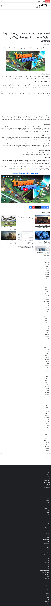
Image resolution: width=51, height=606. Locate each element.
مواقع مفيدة (48, 476)
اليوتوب (48, 541)
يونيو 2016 (47, 421)
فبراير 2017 (47, 405)
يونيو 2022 (47, 282)
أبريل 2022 (47, 285)
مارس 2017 (47, 403)
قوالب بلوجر (47, 587)
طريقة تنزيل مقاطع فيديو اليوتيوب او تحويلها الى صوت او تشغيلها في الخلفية (32, 1)
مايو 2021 (47, 307)
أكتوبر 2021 (47, 297)
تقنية (48, 564)
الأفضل (48, 521)
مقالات (48, 597)
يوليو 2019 (47, 349)
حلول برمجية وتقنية (45, 572)
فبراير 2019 (47, 359)
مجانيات (47, 595)
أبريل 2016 (47, 425)
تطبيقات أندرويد (47, 472)
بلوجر (48, 548)
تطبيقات (47, 558)
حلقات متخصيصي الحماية (44, 570)
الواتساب (47, 537)
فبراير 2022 (47, 289)
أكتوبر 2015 (47, 436)
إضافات (48, 519)
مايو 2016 (47, 423)
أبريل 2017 (47, 401)
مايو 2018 (47, 376)
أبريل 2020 (47, 332)
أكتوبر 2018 (47, 367)
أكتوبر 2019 (47, 343)
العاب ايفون (47, 531)
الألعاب (44, 29)
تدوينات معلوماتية (46, 552)
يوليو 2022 (47, 280)
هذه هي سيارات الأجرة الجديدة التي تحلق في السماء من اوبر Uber (8, 227)
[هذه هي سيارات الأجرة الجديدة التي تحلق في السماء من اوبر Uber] (8, 220)
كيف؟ (48, 589)
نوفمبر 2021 (47, 295)
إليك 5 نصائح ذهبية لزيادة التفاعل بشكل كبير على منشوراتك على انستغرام (25, 246)
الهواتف (48, 535)
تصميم (48, 556)
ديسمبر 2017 (47, 386)
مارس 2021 (47, 311)
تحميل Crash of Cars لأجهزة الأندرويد (25, 173)
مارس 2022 (47, 287)
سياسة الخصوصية (47, 482)
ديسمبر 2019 (46, 340)
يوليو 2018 (47, 372)
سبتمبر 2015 (47, 438)
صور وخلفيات (46, 583)
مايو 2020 (47, 330)
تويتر (48, 566)
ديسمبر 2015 (47, 432)
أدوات (48, 510)
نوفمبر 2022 (47, 272)
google (48, 498)
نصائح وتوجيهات (46, 603)
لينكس (48, 591)
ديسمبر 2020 (46, 316)
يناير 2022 (47, 291)
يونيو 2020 (47, 328)
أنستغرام (47, 516)
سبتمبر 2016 (47, 415)
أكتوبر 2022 (47, 274)
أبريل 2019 (47, 355)
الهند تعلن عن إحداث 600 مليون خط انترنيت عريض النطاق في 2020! (43, 241)
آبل (48, 504)
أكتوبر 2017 (47, 390)
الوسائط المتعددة (46, 539)
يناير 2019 (47, 361)
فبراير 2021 (47, 312)
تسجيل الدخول (46, 457)
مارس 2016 (47, 427)
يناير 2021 (47, 314)
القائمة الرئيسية (47, 470)
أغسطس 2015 (46, 440)
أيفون (48, 518)
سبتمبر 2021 (47, 299)
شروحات (47, 579)
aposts (48, 490)
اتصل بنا (48, 484)
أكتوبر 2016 (47, 413)
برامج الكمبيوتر (46, 547)
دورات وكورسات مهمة (45, 577)
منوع (48, 599)
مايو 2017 (47, 399)
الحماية (49, 478)
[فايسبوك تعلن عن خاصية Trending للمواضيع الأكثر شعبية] (42, 248)
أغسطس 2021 (46, 301)
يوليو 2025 (47, 262)
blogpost (47, 492)
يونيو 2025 (47, 264)
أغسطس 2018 (46, 370)
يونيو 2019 (47, 351)
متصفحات (47, 593)
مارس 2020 (47, 334)
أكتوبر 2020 (47, 320)
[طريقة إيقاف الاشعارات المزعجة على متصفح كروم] (25, 235)
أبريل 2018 (47, 378)
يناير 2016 (47, 430)
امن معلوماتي (46, 543)
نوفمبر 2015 (47, 434)
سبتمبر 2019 (47, 345)
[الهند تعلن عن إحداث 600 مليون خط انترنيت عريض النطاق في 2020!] (42, 235)
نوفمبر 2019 (47, 341)
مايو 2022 (47, 283)
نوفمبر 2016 (47, 411)
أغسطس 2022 (46, 278)
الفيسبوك (47, 533)
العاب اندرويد (47, 474)
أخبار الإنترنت (46, 508)
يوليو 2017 (47, 396)
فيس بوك (47, 585)
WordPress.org (46, 462)
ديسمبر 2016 (46, 409)
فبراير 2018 (47, 382)
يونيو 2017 (47, 398)
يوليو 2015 (47, 442)
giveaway (47, 496)
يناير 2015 (47, 450)
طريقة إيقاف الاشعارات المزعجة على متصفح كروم (26, 241)
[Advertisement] (25, 19)
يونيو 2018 (47, 374)
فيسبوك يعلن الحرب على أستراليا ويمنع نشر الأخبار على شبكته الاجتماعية (25, 216)
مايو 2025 (47, 266)
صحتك (48, 581)
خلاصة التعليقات (46, 460)
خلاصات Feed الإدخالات (45, 459)
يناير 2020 (47, 338)
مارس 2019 (47, 357)
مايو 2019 (47, 353)
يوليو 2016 (47, 419)
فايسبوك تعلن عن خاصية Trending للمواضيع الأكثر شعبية (43, 253)
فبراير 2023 (47, 270)
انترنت (48, 545)
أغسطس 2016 (46, 417)
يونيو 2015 (47, 444)
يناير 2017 (47, 407)
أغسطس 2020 (46, 324)
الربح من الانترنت (47, 480)
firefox (48, 494)
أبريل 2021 (47, 309)
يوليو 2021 (47, 303)
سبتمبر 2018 (47, 369)
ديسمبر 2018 (47, 363)
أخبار (48, 506)
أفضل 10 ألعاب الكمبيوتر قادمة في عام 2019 (8, 241)
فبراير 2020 (47, 336)
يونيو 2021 (47, 305)
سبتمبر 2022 (47, 276)
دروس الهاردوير (46, 574)
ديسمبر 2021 (47, 293)
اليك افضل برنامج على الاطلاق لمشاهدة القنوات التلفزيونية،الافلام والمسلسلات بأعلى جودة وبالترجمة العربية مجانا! (42, 226)
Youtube (47, 502)
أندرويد (48, 514)
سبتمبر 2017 (47, 392)
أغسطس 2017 (46, 394)
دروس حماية (47, 576)
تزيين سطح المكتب (45, 554)
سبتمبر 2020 (46, 322)
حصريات (47, 568)
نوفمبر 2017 (47, 388)
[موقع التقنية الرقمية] (41, 5)
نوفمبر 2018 (47, 365)
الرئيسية (47, 29)
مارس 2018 (47, 380)
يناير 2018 (47, 384)
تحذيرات (47, 550)
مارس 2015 (47, 446)
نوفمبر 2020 (47, 318)
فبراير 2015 (47, 448)
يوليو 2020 (47, 326)
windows (47, 500)
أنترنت (48, 512)
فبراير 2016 (47, 428)
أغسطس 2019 (46, 347)
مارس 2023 (47, 268)
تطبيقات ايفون (46, 562)
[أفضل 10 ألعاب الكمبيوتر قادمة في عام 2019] (8, 235)
